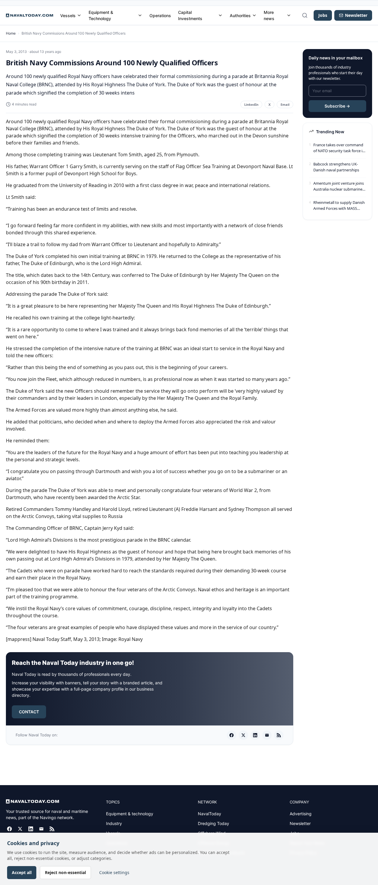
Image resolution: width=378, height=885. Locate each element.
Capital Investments (190, 15)
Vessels (68, 15)
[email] (267, 735)
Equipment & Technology (101, 15)
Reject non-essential (65, 872)
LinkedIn (251, 104)
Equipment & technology (129, 813)
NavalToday (209, 813)
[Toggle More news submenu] (288, 15)
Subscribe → (337, 105)
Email (285, 104)
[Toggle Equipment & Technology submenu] (140, 15)
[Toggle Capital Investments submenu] (220, 15)
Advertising (301, 813)
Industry (114, 823)
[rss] (279, 735)
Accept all (22, 872)
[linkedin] (255, 735)
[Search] (304, 15)
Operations (160, 15)
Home (11, 33)
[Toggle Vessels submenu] (79, 15)
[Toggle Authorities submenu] (254, 15)
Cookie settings (114, 872)
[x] (243, 735)
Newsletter (300, 823)
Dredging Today (213, 823)
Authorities (240, 15)
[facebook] (231, 735)
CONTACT (29, 711)
